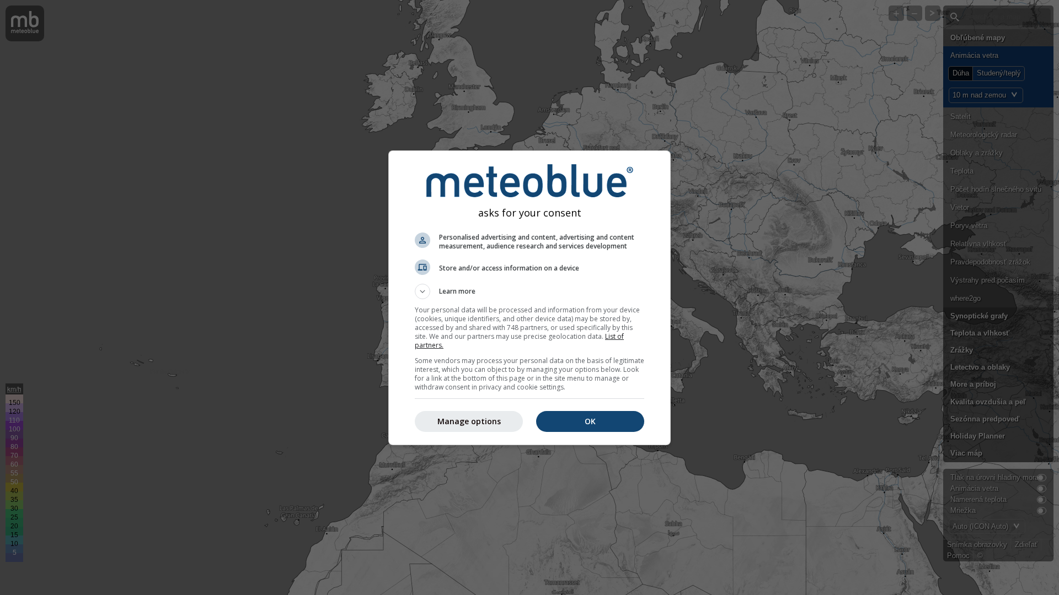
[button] (529, 291)
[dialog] (529, 297)
